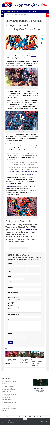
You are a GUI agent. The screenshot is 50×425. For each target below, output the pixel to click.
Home (3, 11)
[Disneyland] (24, 305)
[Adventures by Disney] (24, 307)
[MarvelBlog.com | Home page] (7, 4)
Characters (27, 11)
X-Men (42, 388)
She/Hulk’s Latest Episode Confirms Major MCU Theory (23, 361)
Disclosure (10, 416)
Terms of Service (19, 416)
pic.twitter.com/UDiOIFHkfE (29, 171)
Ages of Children (13, 292)
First (9, 268)
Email (10, 271)
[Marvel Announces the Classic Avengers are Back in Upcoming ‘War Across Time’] (21, 42)
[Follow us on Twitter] (47, 421)
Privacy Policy (28, 416)
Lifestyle (34, 11)
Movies (13, 11)
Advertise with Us (38, 416)
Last (26, 268)
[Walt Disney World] (24, 302)
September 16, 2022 (28, 174)
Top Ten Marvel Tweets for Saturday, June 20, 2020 (36, 361)
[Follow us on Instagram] (44, 421)
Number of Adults (13, 282)
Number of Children (13, 287)
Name (10, 263)
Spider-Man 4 (36, 388)
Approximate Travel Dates (15, 314)
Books (7, 14)
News (8, 11)
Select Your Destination (14, 297)
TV (17, 11)
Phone (10, 276)
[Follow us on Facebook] (42, 421)
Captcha (10, 333)
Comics (21, 11)
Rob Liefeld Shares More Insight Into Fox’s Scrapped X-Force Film (9, 408)
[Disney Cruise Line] (24, 304)
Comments (11, 319)
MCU (34, 386)
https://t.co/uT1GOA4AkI (15, 171)
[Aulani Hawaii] (24, 308)
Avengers (33, 56)
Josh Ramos (10, 33)
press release (10, 186)
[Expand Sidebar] (2, 15)
